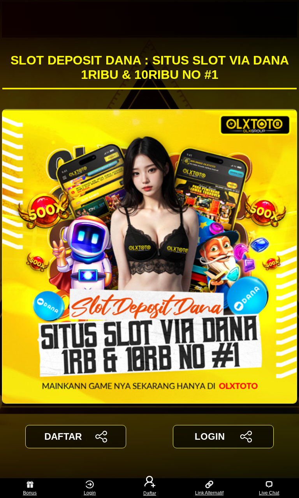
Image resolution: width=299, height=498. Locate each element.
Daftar (149, 493)
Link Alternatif (209, 493)
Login (90, 493)
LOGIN (210, 436)
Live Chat (269, 493)
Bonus (30, 493)
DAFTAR (63, 436)
